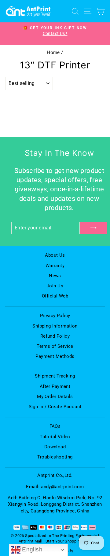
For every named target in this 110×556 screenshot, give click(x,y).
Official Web (55, 296)
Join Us (55, 286)
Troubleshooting (54, 457)
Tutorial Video (55, 436)
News (55, 275)
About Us (55, 255)
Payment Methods (54, 356)
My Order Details (55, 396)
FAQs (55, 426)
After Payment (55, 386)
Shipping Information (54, 326)
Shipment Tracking (55, 376)
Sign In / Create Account (55, 406)
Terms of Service (55, 346)
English (31, 549)
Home (53, 52)
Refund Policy (55, 336)
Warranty (55, 265)
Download (55, 447)
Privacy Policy (55, 315)
